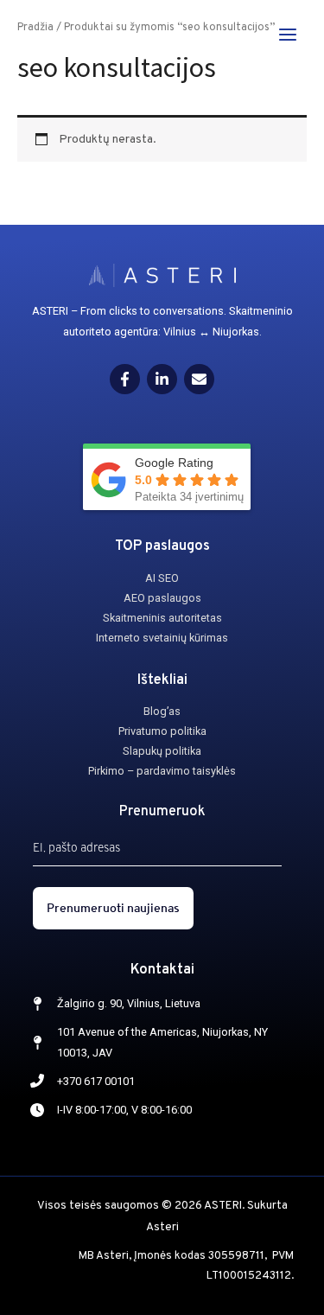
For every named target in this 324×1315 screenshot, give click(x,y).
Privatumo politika (162, 731)
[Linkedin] (162, 379)
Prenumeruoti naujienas (113, 908)
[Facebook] (125, 379)
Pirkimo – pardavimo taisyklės (162, 770)
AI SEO (162, 577)
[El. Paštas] (199, 379)
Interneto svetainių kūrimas (162, 637)
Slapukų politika (162, 750)
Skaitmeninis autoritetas (162, 617)
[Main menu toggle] (288, 34)
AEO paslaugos (162, 597)
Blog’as (162, 711)
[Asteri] (60, 34)
